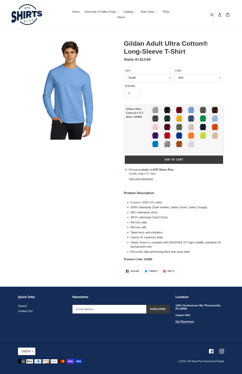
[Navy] (203, 127)
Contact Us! (25, 311)
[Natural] (191, 127)
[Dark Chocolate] (215, 110)
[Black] (167, 110)
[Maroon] (167, 127)
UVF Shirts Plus (195, 361)
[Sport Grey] (167, 144)
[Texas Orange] (179, 144)
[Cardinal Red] (179, 110)
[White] (191, 144)
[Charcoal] (203, 110)
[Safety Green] (203, 135)
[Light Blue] (215, 118)
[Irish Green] (203, 118)
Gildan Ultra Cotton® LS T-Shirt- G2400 (135, 112)
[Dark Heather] (155, 118)
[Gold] (179, 118)
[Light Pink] (155, 127)
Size (127, 70)
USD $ (26, 351)
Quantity (130, 85)
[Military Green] (179, 127)
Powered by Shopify (213, 361)
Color (178, 70)
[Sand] (215, 135)
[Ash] (155, 110)
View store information (141, 178)
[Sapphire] (155, 144)
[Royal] (179, 135)
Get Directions (184, 321)
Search (22, 305)
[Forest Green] (167, 118)
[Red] (167, 135)
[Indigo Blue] (191, 118)
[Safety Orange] (191, 135)
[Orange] (215, 127)
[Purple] (155, 135)
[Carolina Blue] (191, 110)
